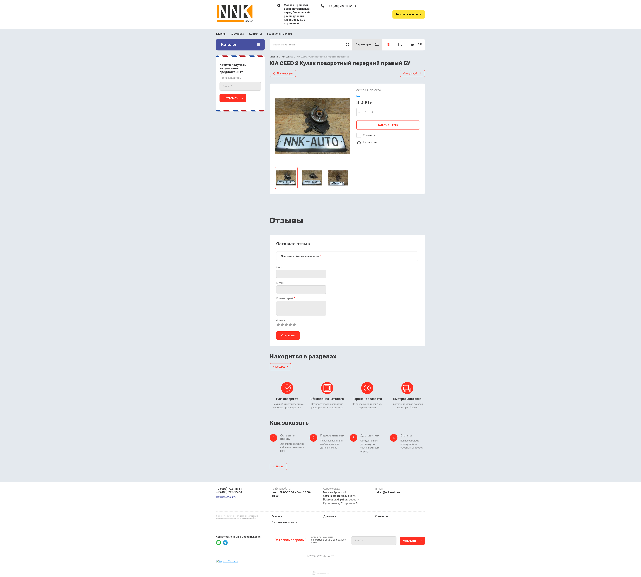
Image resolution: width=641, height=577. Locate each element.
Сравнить (369, 135)
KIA (358, 96)
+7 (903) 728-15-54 (340, 6)
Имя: (279, 267)
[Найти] (347, 44)
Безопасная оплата (408, 14)
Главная (221, 33)
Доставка (237, 33)
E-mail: (280, 283)
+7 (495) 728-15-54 (229, 492)
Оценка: (280, 320)
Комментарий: (285, 298)
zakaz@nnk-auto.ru (387, 492)
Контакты (255, 33)
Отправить (231, 98)
